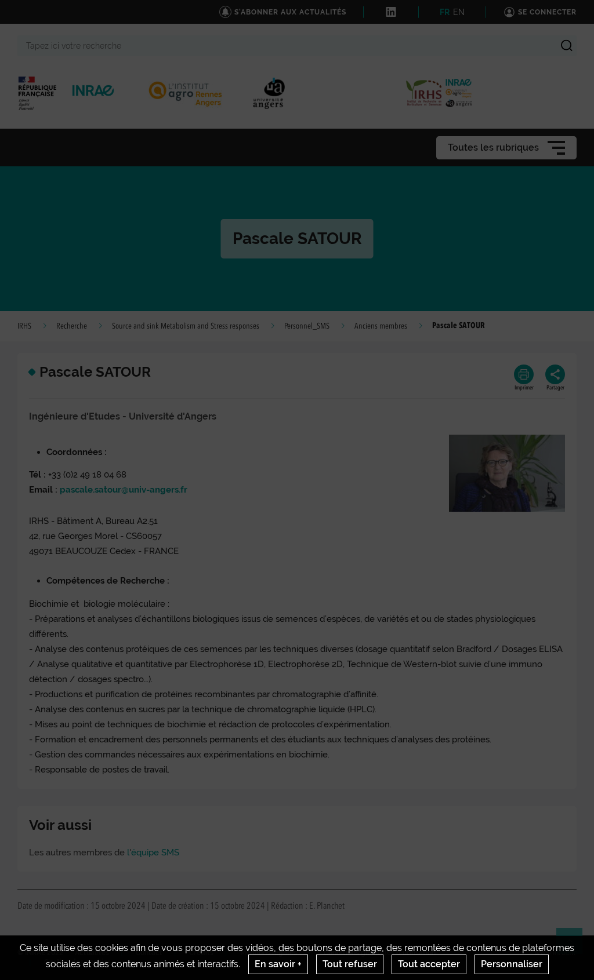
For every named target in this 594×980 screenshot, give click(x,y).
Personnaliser (511, 964)
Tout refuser (350, 964)
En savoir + (278, 964)
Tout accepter (429, 964)
